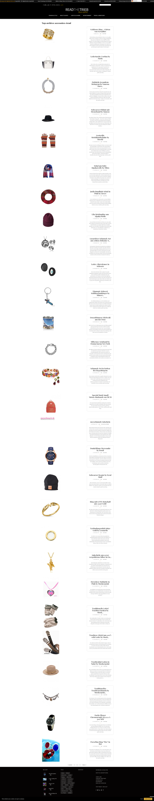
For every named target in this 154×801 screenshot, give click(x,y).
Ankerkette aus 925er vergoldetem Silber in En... (100, 556)
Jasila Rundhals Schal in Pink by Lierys (100, 192)
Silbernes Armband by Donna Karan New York (100, 343)
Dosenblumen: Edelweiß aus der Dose (100, 318)
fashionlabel (63, 782)
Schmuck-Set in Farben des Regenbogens (100, 369)
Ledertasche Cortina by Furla (100, 57)
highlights (70, 792)
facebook (99, 781)
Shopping (104, 33)
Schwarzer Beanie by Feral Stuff (100, 476)
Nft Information (52, 773)
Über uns (99, 777)
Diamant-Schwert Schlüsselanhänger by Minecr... (100, 293)
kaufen (62, 788)
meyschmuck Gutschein (100, 422)
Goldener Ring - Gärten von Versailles (100, 30)
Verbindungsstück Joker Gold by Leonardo (100, 529)
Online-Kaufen (68, 788)
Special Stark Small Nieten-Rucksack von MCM (100, 396)
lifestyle (71, 784)
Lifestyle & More (75, 15)
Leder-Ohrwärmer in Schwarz (100, 265)
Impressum (99, 780)
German (135, 0)
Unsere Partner (101, 778)
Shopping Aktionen (105, 424)
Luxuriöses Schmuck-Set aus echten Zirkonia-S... (100, 239)
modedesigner (64, 786)
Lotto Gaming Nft (53, 778)
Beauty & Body (64, 15)
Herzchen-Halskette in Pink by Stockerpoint (100, 583)
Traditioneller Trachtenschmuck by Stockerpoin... (100, 690)
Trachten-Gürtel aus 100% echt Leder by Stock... (100, 636)
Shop (71, 790)
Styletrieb (66, 784)
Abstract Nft (51, 783)
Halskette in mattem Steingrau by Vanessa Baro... (100, 84)
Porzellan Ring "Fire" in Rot (100, 743)
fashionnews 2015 (64, 790)
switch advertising (102, 772)
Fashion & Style (53, 15)
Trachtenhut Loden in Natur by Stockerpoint (100, 663)
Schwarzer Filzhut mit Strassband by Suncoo (100, 111)
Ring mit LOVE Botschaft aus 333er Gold (100, 503)
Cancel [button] (141, 798)
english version (101, 783)
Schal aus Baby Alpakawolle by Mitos (100, 167)
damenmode (63, 780)
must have (70, 786)
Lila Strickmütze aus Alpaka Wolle (100, 215)
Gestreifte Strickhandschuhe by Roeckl (100, 137)
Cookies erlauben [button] (148, 798)
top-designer (63, 792)
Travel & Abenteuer (99, 15)
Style (62, 784)
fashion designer (71, 782)
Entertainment (87, 15)
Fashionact (70, 780)
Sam (100, 33)
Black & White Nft (53, 793)
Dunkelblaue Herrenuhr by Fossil (100, 449)
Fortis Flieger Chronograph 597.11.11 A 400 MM (100, 717)
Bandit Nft (51, 788)
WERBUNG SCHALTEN (102, 770)
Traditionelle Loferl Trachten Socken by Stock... (100, 610)
